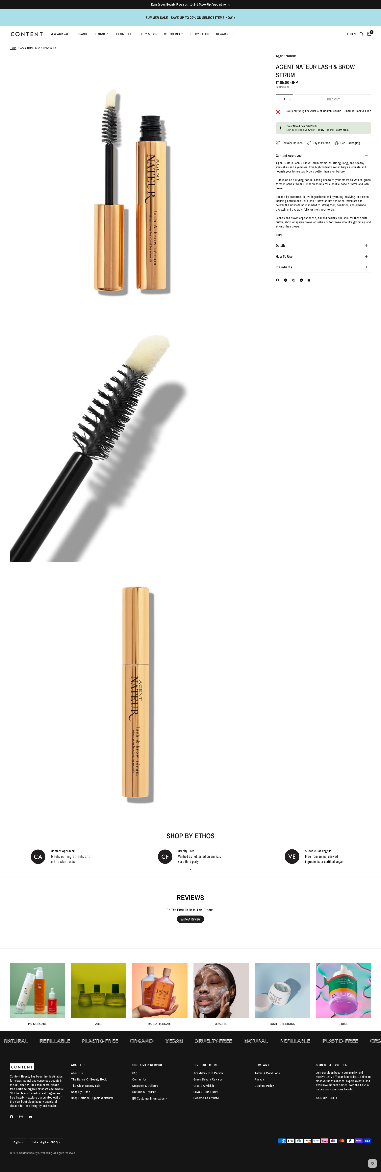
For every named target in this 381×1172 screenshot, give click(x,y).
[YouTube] (33, 1117)
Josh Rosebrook (282, 1024)
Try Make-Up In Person (208, 1073)
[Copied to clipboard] (309, 280)
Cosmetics (124, 34)
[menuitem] (62, 34)
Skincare (102, 34)
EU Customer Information (148, 1098)
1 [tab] (190, 869)
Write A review (190, 919)
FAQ (135, 1073)
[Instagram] (23, 1116)
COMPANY (262, 1064)
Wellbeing (172, 34)
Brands (83, 34)
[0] (368, 34)
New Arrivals (60, 34)
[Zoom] (255, 62)
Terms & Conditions (267, 1073)
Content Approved (289, 155)
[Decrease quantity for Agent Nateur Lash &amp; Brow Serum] (279, 99)
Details (281, 245)
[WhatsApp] (302, 280)
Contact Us (139, 1079)
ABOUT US (79, 1064)
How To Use (284, 256)
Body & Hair (148, 34)
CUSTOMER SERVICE (147, 1064)
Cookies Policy (264, 1085)
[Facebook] (278, 280)
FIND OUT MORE (205, 1064)
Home (13, 48)
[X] (286, 280)
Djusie (343, 1024)
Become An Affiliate (206, 1098)
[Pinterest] (294, 280)
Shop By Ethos (198, 34)
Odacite (221, 1024)
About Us (77, 1073)
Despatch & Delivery (145, 1085)
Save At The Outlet (205, 1092)
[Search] (361, 34)
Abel (98, 1024)
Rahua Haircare (160, 1024)
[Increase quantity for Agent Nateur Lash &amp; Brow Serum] (290, 99)
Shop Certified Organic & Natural (92, 1098)
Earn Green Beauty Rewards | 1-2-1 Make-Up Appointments (190, 4)
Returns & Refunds (144, 1092)
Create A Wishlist (204, 1085)
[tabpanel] (63, 856)
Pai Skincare (37, 1024)
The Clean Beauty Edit (85, 1085)
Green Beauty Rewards (208, 1079)
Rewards (223, 34)
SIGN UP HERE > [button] (327, 1098)
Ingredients (284, 267)
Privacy (259, 1079)
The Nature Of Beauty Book (89, 1079)
